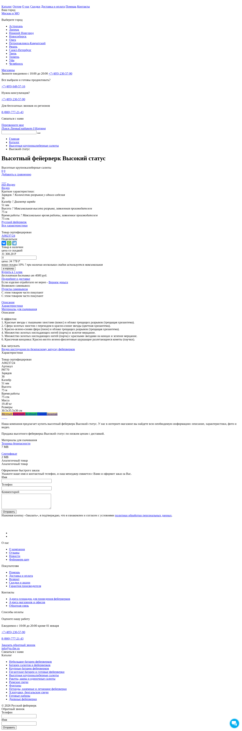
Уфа (11, 60)
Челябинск (16, 63)
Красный (19, 414)
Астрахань (16, 26)
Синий (42, 414)
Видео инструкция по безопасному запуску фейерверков (38, 349)
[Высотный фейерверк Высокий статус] (2, 181)
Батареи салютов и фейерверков (29, 665)
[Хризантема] (6, 417)
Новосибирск (17, 36)
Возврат (14, 579)
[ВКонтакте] (4, 243)
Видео (6, 188)
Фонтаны (15, 685)
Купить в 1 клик (12, 272)
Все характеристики (15, 225)
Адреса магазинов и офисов (27, 602)
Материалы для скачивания (19, 309)
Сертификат (9, 453)
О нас (25, 6)
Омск (12, 39)
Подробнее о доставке (16, 278)
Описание (8, 302)
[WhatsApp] (9, 243)
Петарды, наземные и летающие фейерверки (38, 689)
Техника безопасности (16, 443)
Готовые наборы (19, 695)
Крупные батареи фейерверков (29, 668)
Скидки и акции (19, 582)
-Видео (8, 184)
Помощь (71, 6)
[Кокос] (3, 417)
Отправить (9, 511)
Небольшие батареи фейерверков (30, 661)
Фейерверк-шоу (19, 559)
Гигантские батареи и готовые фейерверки (36, 671)
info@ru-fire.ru (11, 648)
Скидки (35, 6)
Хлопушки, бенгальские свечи (29, 692)
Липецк (14, 29)
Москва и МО (10, 13)
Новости (14, 556)
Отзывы (14, 552)
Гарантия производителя (25, 586)
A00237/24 (8, 235)
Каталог (7, 6)
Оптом (17, 6)
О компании (17, 549)
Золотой (52, 414)
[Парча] (5, 417)
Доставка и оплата (53, 6)
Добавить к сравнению (16, 174)
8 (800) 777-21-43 (12, 112)
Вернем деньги (58, 282)
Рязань (13, 46)
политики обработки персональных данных (143, 515)
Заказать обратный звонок (18, 645)
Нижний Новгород (21, 33)
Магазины (8, 70)
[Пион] (4, 417)
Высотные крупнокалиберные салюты (34, 675)
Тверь (12, 53)
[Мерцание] (2, 417)
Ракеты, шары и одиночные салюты (32, 678)
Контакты (83, 6)
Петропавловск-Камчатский (27, 43)
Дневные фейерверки (23, 699)
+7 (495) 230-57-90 (13, 99)
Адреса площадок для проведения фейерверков (39, 598)
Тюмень (14, 56)
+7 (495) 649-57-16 (13, 86)
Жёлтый (7, 414)
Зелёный (31, 414)
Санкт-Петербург (20, 50)
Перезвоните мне (13, 125)
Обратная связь (19, 605)
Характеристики (12, 305)
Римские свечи (18, 682)
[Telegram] (14, 243)
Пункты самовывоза (15, 289)
